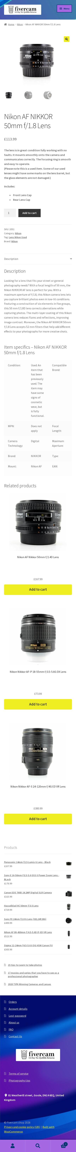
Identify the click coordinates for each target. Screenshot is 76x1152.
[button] (66, 39)
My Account (12, 1146)
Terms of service (18, 1073)
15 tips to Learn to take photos (25, 965)
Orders (13, 1002)
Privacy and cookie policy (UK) (22, 1127)
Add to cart (29, 213)
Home (11, 24)
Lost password (17, 1015)
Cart (58, 1142)
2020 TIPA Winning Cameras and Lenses (29, 984)
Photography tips (19, 1080)
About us (14, 1022)
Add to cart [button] (38, 589)
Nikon (20, 24)
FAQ (11, 1029)
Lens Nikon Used (18, 237)
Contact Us (15, 1036)
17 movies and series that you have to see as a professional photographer (33, 974)
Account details (18, 1009)
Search (38, 1146)
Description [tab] (11, 259)
